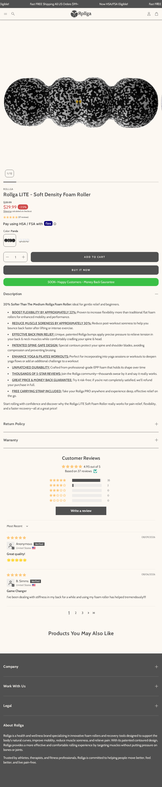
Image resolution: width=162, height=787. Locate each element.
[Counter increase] (23, 257)
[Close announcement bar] (158, 3)
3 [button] (82, 613)
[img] (16, 538)
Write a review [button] (81, 511)
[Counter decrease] (7, 257)
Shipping (7, 211)
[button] (5, 14)
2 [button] (76, 613)
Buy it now (81, 270)
